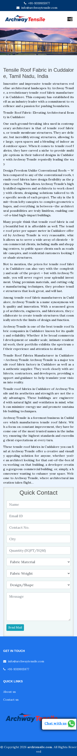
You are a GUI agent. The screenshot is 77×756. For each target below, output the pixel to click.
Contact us (11, 700)
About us (9, 692)
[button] (6, 41)
